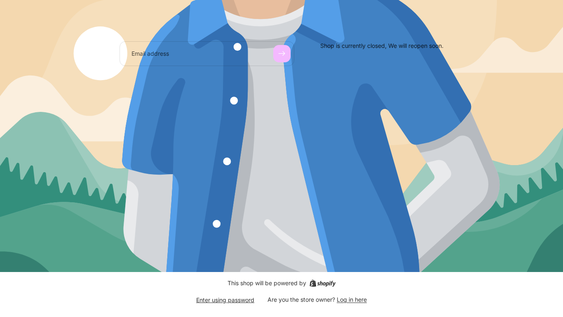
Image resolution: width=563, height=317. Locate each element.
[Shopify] (322, 283)
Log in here (352, 299)
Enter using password (225, 299)
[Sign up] (282, 53)
